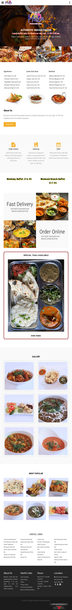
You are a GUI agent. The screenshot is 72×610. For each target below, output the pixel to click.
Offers (22, 582)
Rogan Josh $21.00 (33, 79)
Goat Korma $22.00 (33, 88)
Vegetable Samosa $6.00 (12, 82)
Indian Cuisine (58, 549)
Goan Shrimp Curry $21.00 (58, 88)
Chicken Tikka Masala (43, 542)
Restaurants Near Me (9, 557)
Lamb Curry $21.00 (33, 85)
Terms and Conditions (27, 587)
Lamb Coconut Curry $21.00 (36, 76)
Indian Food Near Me (26, 539)
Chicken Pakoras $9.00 (12, 85)
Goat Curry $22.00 (33, 82)
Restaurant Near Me (26, 547)
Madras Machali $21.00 (57, 76)
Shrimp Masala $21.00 (56, 79)
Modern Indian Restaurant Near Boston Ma (61, 559)
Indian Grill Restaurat (9, 554)
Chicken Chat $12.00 (11, 79)
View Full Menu (25, 577)
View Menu (10, 124)
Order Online (18, 54)
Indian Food (40, 539)
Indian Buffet (24, 549)
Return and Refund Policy (27, 590)
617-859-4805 (59, 582)
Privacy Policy (24, 585)
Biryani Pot (23, 557)
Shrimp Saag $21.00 (56, 82)
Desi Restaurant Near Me (11, 542)
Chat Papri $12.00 (10, 76)
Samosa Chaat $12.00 (11, 88)
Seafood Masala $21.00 (57, 85)
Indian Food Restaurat (10, 539)
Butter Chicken (41, 544)
